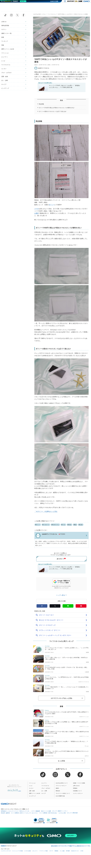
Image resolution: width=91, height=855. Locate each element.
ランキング (4, 41)
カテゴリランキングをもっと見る (61, 698)
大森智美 (87, 672)
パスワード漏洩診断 (35, 811)
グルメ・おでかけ (6, 72)
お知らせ (3, 21)
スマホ (36, 209)
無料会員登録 (5, 25)
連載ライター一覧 (6, 33)
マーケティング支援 (43, 850)
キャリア (3, 84)
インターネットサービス (6, 850)
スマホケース (46, 524)
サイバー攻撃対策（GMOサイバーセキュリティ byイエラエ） (24, 812)
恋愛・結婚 (4, 76)
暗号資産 (68, 850)
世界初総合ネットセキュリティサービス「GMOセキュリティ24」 (15, 811)
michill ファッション (84, 716)
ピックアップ (5, 88)
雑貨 (75, 524)
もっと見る (61, 761)
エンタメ (3, 68)
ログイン (3, 29)
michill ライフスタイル (43, 68)
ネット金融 (62, 850)
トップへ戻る (60, 595)
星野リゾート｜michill (7, 49)
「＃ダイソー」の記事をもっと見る (45, 511)
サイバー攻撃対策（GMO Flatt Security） (48, 812)
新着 (2, 37)
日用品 (69, 524)
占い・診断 (4, 80)
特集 (2, 45)
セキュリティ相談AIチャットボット (60, 810)
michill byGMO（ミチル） (39, 14)
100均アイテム (55, 524)
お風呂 (36, 213)
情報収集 (56, 850)
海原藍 (87, 652)
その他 (81, 850)
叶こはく (87, 746)
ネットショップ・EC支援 (17, 850)
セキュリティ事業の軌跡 (72, 812)
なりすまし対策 (62, 812)
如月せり (87, 755)
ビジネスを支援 (27, 850)
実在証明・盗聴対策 (5, 812)
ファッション (5, 53)
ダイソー (52, 205)
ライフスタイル (5, 64)
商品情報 (41, 104)
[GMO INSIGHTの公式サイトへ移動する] (8, 804)
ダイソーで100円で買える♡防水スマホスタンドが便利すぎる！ (57, 107)
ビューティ (4, 57)
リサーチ (51, 850)
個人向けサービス (75, 850)
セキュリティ (35, 850)
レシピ (3, 61)
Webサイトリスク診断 (46, 811)
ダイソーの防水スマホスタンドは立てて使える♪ (52, 111)
